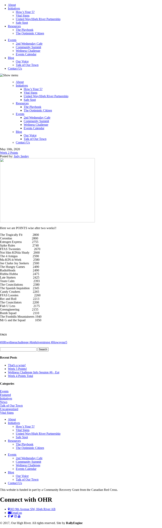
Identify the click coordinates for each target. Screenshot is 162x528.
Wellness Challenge (28, 50)
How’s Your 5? (25, 12)
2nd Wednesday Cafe (29, 43)
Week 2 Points (9, 152)
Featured (5, 395)
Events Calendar (26, 54)
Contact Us (15, 68)
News (3, 402)
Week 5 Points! (17, 368)
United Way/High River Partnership (38, 19)
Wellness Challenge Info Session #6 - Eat (33, 372)
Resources (14, 26)
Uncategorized (9, 409)
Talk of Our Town (27, 65)
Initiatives (14, 8)
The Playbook (24, 29)
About (12, 5)
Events (12, 40)
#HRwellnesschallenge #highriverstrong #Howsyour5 (33, 342)
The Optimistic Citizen (30, 33)
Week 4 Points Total (20, 376)
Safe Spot (22, 22)
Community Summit (28, 47)
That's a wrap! (17, 365)
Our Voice (22, 61)
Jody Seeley (21, 156)
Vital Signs (22, 15)
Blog (11, 58)
